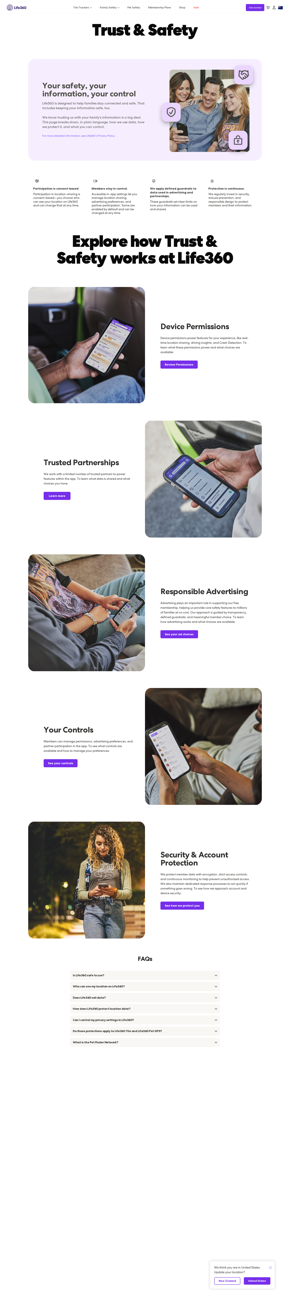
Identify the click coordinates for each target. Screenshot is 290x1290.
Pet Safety (133, 7)
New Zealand (227, 1281)
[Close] (270, 1268)
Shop (182, 7)
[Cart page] (268, 7)
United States (257, 1281)
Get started (255, 7)
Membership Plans (159, 7)
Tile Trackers (81, 7)
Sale (196, 7)
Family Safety (108, 7)
